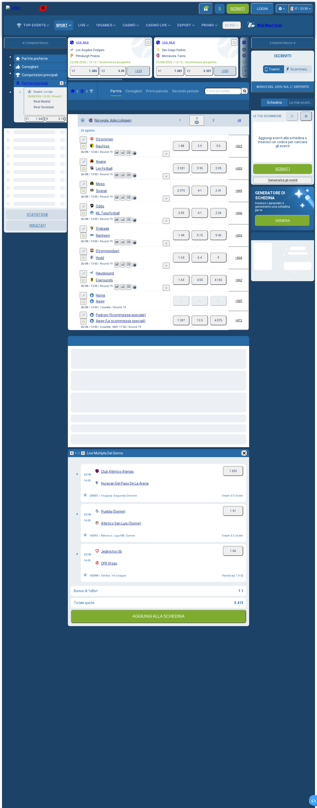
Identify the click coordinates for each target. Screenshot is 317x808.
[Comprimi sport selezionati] (56, 154)
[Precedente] (62, 83)
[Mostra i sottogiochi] (166, 162)
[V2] (218, 154)
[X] (199, 154)
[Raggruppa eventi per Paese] (62, 154)
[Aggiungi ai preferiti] (148, 42)
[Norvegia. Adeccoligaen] (91, 91)
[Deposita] (220, 9)
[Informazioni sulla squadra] (134, 161)
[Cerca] (244, 91)
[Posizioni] (128, 161)
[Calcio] (82, 91)
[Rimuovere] (244, 461)
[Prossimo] (83, 461)
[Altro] (216, 109)
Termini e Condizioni (277, 143)
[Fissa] (83, 147)
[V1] (181, 154)
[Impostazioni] (282, 8)
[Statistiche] (116, 161)
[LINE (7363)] (73, 91)
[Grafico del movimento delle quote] (122, 161)
